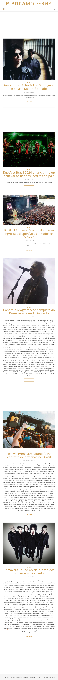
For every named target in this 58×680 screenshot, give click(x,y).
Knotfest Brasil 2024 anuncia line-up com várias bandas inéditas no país (29, 174)
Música (29, 82)
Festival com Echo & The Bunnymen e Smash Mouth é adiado (29, 87)
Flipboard (32, 677)
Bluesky (26, 677)
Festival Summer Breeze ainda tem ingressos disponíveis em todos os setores (29, 233)
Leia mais (29, 101)
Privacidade (6, 677)
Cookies (12, 677)
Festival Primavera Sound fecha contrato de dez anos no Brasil (29, 455)
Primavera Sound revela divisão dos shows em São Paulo (29, 571)
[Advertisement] (29, 25)
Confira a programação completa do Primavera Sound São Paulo (29, 311)
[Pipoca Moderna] (4, 9)
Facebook (18, 677)
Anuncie (38, 677)
